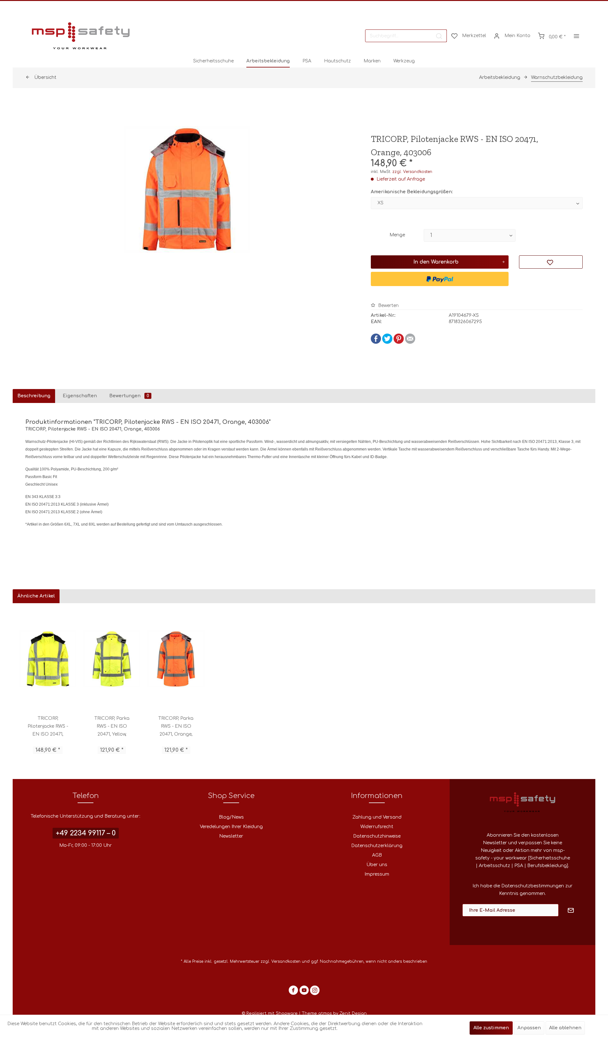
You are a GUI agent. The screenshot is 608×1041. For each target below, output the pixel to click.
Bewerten (388, 305)
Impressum (376, 874)
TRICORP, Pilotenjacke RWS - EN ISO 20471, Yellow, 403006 (48, 727)
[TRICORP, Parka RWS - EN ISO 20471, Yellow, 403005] (111, 659)
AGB (377, 855)
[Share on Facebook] (376, 342)
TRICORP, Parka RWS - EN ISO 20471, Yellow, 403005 (112, 727)
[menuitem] (406, 35)
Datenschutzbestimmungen (532, 886)
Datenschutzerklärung (376, 845)
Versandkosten (286, 961)
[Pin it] (399, 342)
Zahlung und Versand (377, 817)
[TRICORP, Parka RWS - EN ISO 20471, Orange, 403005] (175, 659)
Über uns (376, 864)
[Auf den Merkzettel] (551, 262)
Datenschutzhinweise (377, 836)
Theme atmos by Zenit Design (334, 1013)
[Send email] (410, 342)
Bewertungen (129, 395)
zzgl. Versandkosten (412, 171)
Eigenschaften (80, 395)
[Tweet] (387, 342)
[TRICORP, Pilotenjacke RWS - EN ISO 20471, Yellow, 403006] (47, 659)
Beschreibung (33, 395)
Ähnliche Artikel (36, 596)
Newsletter (231, 836)
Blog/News (231, 817)
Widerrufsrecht (376, 826)
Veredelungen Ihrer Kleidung (231, 826)
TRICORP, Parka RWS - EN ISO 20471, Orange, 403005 (175, 727)
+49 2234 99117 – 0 (86, 833)
